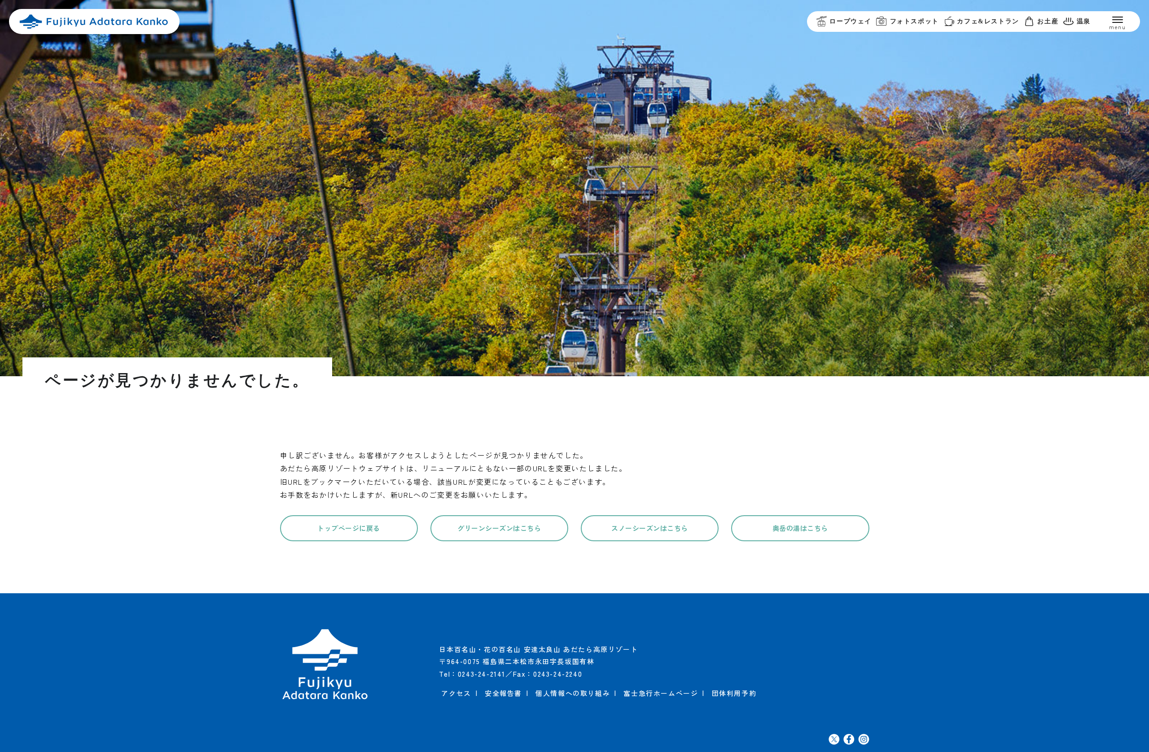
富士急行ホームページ (660, 693)
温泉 (1084, 21)
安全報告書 (503, 693)
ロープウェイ (850, 21)
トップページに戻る (348, 528)
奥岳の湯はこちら (800, 528)
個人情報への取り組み (572, 693)
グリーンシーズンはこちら (499, 528)
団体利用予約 (734, 693)
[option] (574, 188)
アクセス (456, 693)
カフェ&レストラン (988, 21)
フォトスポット (914, 21)
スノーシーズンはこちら (649, 528)
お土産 (1047, 21)
